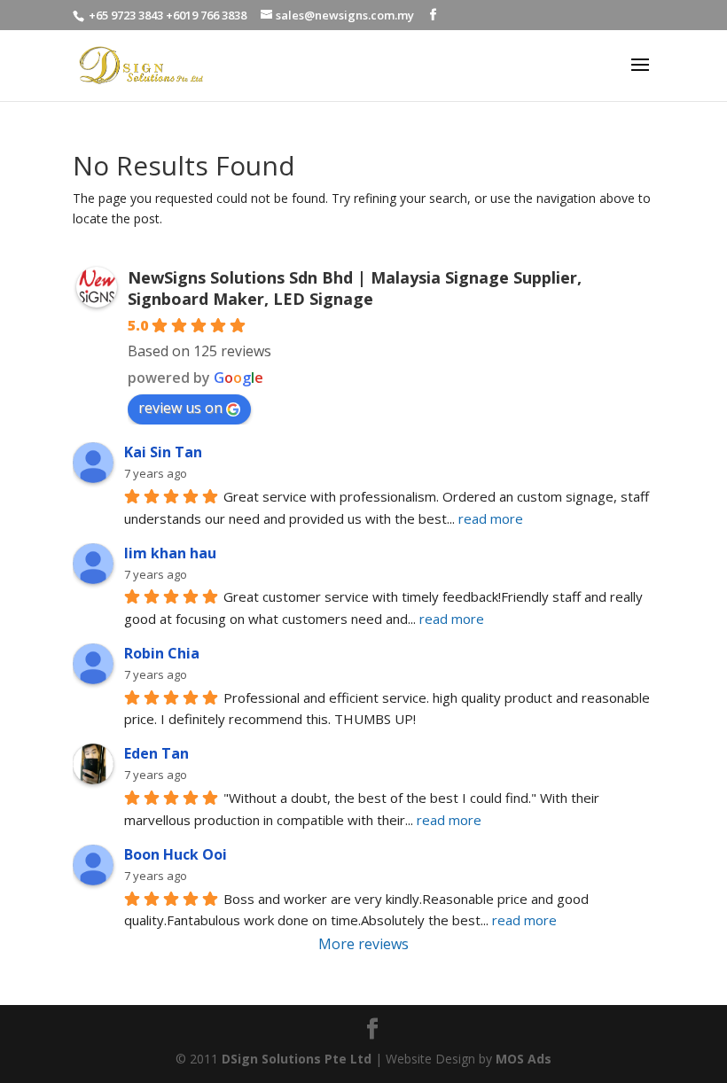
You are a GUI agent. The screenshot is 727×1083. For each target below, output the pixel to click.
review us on (180, 407)
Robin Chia (161, 653)
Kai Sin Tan (163, 452)
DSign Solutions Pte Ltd (296, 1058)
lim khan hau (170, 553)
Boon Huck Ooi (175, 854)
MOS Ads (523, 1058)
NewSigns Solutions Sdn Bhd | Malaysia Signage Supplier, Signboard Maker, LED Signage (355, 288)
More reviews (363, 944)
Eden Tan (156, 753)
